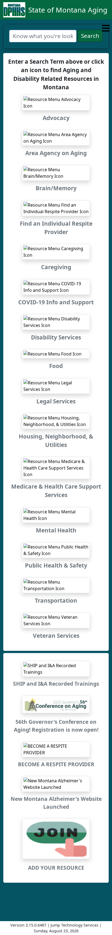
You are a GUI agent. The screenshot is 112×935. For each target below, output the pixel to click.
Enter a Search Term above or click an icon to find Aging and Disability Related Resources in (56, 74)
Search (90, 35)
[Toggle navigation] (106, 28)
